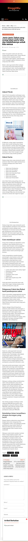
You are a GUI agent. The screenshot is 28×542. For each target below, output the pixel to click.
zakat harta (14, 455)
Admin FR (6, 47)
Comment (7, 484)
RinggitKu (14, 8)
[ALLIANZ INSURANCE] (14, 130)
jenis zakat (10, 453)
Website (6, 514)
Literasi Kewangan (8, 34)
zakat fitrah (6, 455)
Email (5, 508)
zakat (17, 453)
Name (6, 502)
